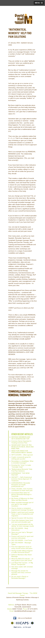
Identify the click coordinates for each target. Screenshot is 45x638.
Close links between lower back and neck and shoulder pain (22, 521)
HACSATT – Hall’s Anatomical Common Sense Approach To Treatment (21, 479)
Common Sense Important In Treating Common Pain (21, 442)
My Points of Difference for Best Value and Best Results (22, 499)
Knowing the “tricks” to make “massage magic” (21, 466)
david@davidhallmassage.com (24, 611)
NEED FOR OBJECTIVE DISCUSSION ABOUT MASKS (21, 451)
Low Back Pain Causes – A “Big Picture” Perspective (22, 563)
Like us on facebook (25, 618)
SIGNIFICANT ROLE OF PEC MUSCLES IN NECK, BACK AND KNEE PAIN (22, 446)
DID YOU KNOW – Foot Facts (21, 540)
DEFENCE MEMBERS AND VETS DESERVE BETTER (20, 438)
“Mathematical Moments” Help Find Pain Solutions (21, 470)
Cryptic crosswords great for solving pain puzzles (21, 458)
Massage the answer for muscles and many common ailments (21, 572)
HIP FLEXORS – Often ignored (22, 455)
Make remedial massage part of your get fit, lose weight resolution (22, 504)
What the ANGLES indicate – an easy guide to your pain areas (22, 559)
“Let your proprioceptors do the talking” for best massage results (22, 525)
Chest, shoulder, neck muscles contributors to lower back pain (22, 489)
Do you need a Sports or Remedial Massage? (19, 577)
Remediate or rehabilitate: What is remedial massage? (22, 462)
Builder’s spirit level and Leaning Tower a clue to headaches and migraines (22, 514)
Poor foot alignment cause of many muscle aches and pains (21, 547)
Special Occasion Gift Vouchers (22, 518)
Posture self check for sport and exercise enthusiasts (22, 537)
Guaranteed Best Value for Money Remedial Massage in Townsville (21, 494)
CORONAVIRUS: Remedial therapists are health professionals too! (20, 484)
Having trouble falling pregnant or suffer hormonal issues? (22, 551)
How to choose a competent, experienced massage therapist (22, 509)
